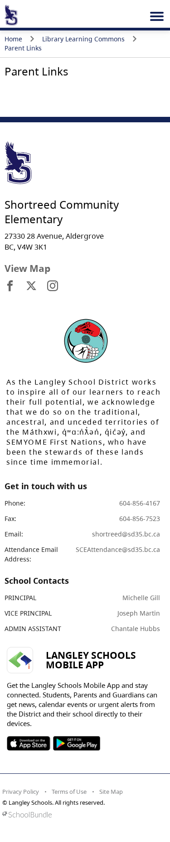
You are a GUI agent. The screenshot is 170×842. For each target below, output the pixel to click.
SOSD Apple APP (28, 743)
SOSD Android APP (76, 743)
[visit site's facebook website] (10, 286)
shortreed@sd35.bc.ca (126, 534)
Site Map (111, 791)
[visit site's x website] (31, 286)
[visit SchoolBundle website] (82, 814)
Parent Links (23, 48)
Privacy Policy (20, 791)
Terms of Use (69, 791)
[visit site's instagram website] (52, 286)
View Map (27, 268)
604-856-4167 (139, 503)
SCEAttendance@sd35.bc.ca (118, 549)
